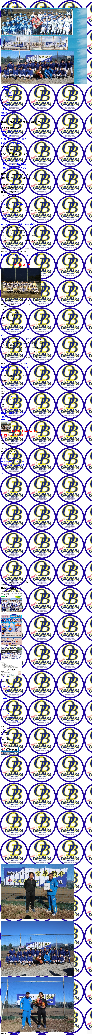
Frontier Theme (16, 1033)
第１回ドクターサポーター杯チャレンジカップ (19, 255)
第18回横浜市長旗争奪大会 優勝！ (14, 413)
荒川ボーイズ (14, 399)
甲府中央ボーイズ (15, 394)
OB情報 (3, 219)
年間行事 (5, 101)
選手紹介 (8, 93)
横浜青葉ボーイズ (15, 391)
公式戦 (2, 259)
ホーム (5, 86)
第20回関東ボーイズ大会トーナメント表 (11, 409)
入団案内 (5, 102)
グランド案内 (6, 98)
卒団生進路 (9, 95)
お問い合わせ (6, 105)
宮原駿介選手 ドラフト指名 (12, 215)
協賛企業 (5, 104)
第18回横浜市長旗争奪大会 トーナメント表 (12, 461)
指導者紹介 (9, 92)
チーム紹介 (6, 89)
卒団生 (8, 96)
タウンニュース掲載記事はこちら (9, 458)
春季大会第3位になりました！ (12, 465)
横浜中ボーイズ (15, 388)
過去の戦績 (6, 99)
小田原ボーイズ (9, 3)
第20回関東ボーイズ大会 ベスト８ (15, 367)
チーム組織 (6, 87)
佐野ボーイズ (13, 386)
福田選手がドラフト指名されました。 (16, 329)
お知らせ (4, 109)
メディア (8, 113)
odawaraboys (4, 112)
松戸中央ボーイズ (15, 396)
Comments (3, 115)
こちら (26, 363)
